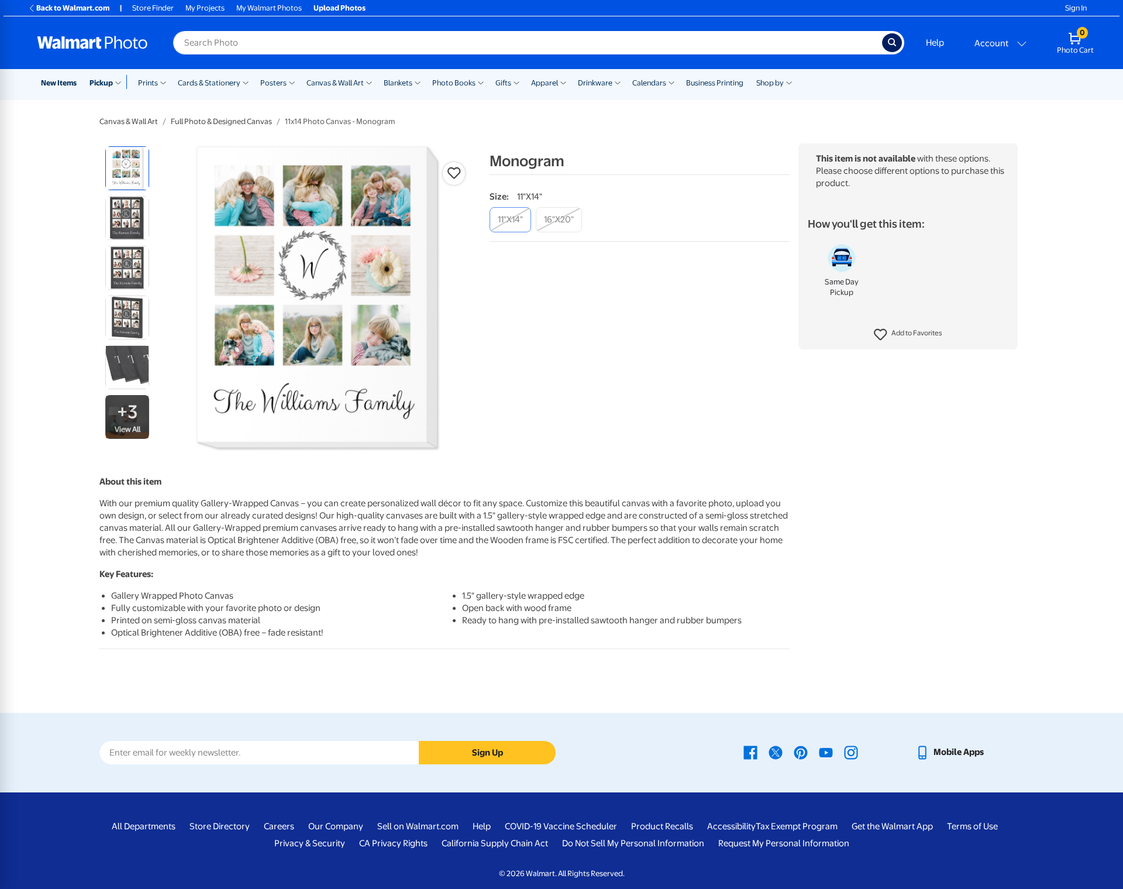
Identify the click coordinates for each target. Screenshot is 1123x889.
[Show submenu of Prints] (163, 82)
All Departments (143, 826)
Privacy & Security (309, 843)
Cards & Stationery (209, 82)
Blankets (398, 82)
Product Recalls (662, 826)
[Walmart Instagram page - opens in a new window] (851, 752)
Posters (273, 82)
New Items (59, 82)
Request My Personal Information (783, 843)
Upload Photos (340, 8)
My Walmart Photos (269, 8)
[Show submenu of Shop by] (789, 82)
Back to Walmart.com (72, 8)
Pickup (101, 82)
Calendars (649, 82)
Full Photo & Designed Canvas (221, 121)
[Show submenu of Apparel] (563, 82)
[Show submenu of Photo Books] (480, 82)
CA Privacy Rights (393, 843)
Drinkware (595, 82)
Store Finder (153, 8)
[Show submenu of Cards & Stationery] (245, 82)
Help (935, 42)
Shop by (770, 82)
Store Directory (220, 826)
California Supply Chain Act (495, 843)
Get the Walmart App (892, 826)
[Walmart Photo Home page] (92, 42)
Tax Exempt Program (797, 826)
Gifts (503, 82)
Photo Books (454, 82)
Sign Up (487, 752)
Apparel (544, 82)
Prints (148, 82)
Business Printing (714, 82)
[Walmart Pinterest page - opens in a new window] (801, 752)
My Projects (205, 8)
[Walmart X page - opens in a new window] (776, 752)
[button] (908, 335)
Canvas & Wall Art (335, 82)
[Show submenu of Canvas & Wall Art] (369, 82)
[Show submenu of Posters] (291, 82)
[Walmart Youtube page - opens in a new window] (826, 752)
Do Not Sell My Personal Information (633, 843)
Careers (279, 826)
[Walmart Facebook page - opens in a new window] (750, 752)
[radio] (127, 168)
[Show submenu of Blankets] (417, 82)
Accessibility (731, 826)
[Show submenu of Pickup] (121, 82)
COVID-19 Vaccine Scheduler (561, 826)
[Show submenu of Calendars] (671, 82)
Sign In (1076, 8)
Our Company (335, 826)
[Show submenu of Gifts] (516, 82)
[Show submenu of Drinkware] (617, 82)
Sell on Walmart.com (418, 826)
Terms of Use (972, 826)
